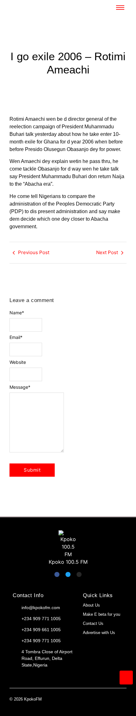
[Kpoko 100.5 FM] (68, 544)
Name (16, 313)
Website (17, 362)
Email (15, 337)
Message (19, 387)
